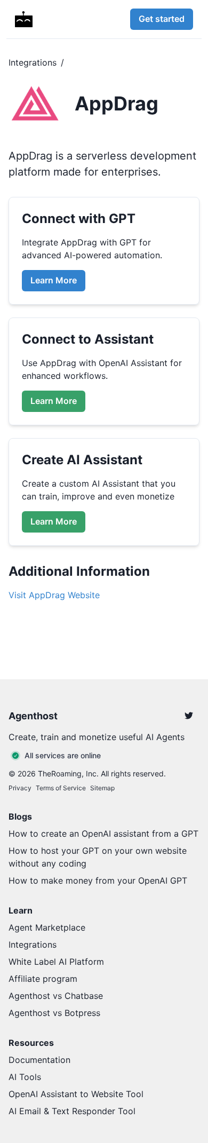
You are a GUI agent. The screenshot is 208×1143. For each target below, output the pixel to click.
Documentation (39, 1059)
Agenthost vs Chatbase (56, 995)
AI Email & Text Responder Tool (72, 1111)
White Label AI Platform (56, 961)
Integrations (33, 62)
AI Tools (25, 1076)
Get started (162, 18)
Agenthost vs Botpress (54, 1012)
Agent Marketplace (47, 927)
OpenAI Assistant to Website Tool (76, 1094)
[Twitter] (188, 715)
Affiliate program (43, 978)
